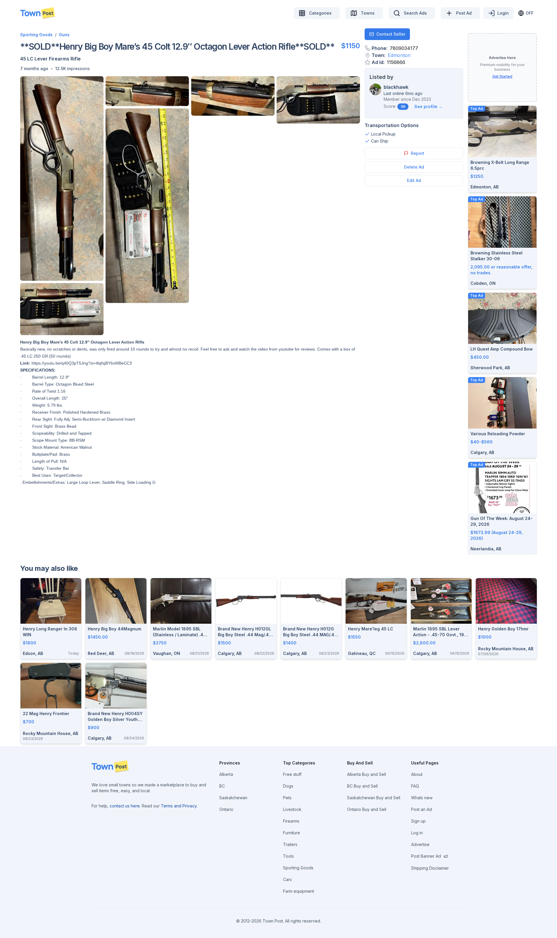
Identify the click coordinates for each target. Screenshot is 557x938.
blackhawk (396, 87)
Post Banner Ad (426, 856)
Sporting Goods (36, 34)
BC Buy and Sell (362, 785)
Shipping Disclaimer (430, 868)
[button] (34, 69)
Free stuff (292, 774)
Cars (287, 879)
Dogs (288, 785)
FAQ (415, 785)
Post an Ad (421, 809)
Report (417, 153)
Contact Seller (390, 34)
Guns (64, 34)
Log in (417, 832)
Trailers (290, 844)
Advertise (420, 844)
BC (222, 785)
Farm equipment (298, 891)
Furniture (291, 832)
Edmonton (399, 55)
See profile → (428, 106)
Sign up (418, 821)
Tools (288, 856)
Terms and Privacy (178, 805)
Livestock (292, 809)
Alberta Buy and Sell (366, 774)
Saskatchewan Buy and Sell (373, 797)
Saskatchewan (233, 797)
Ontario (226, 809)
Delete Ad (414, 166)
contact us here (125, 805)
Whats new (421, 797)
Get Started (502, 76)
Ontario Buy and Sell (366, 809)
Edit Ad (414, 180)
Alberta (226, 774)
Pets (287, 797)
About (417, 774)
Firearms (291, 821)
